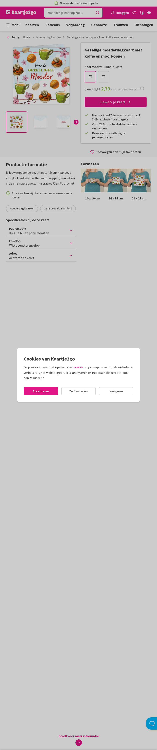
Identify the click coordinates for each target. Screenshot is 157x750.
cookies (78, 367)
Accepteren (41, 391)
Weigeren (116, 391)
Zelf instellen (78, 391)
